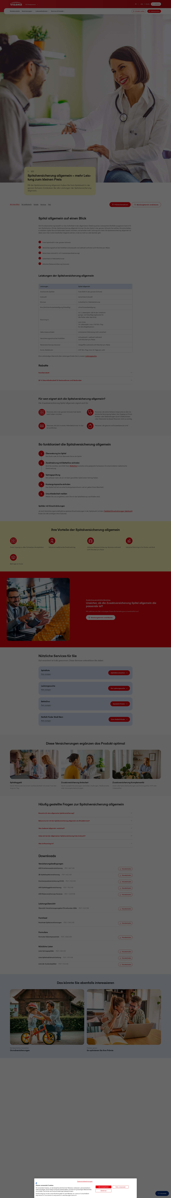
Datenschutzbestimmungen (85, 1181)
